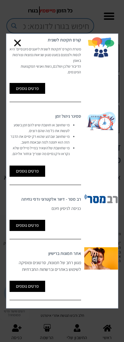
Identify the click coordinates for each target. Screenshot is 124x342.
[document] (62, 171)
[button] (17, 43)
